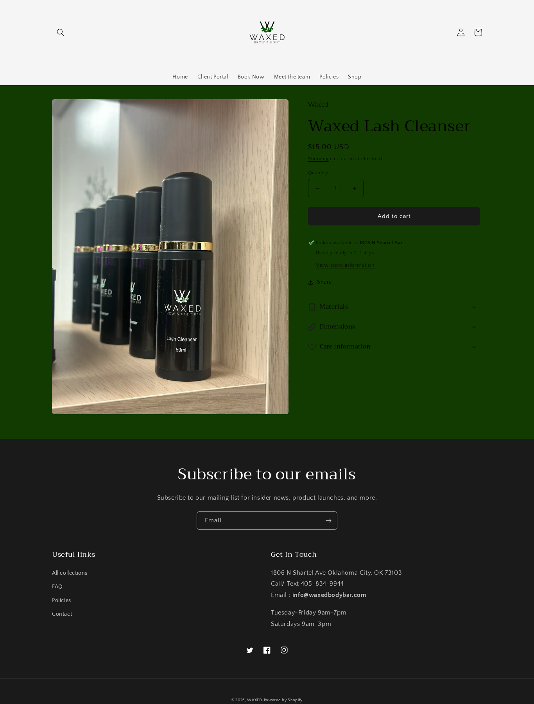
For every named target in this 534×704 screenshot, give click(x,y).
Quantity (318, 172)
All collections (70, 573)
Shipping (318, 158)
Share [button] (324, 282)
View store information (345, 265)
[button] (60, 32)
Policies (61, 600)
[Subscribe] (328, 520)
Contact (62, 614)
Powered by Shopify (283, 700)
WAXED (254, 700)
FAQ (57, 587)
